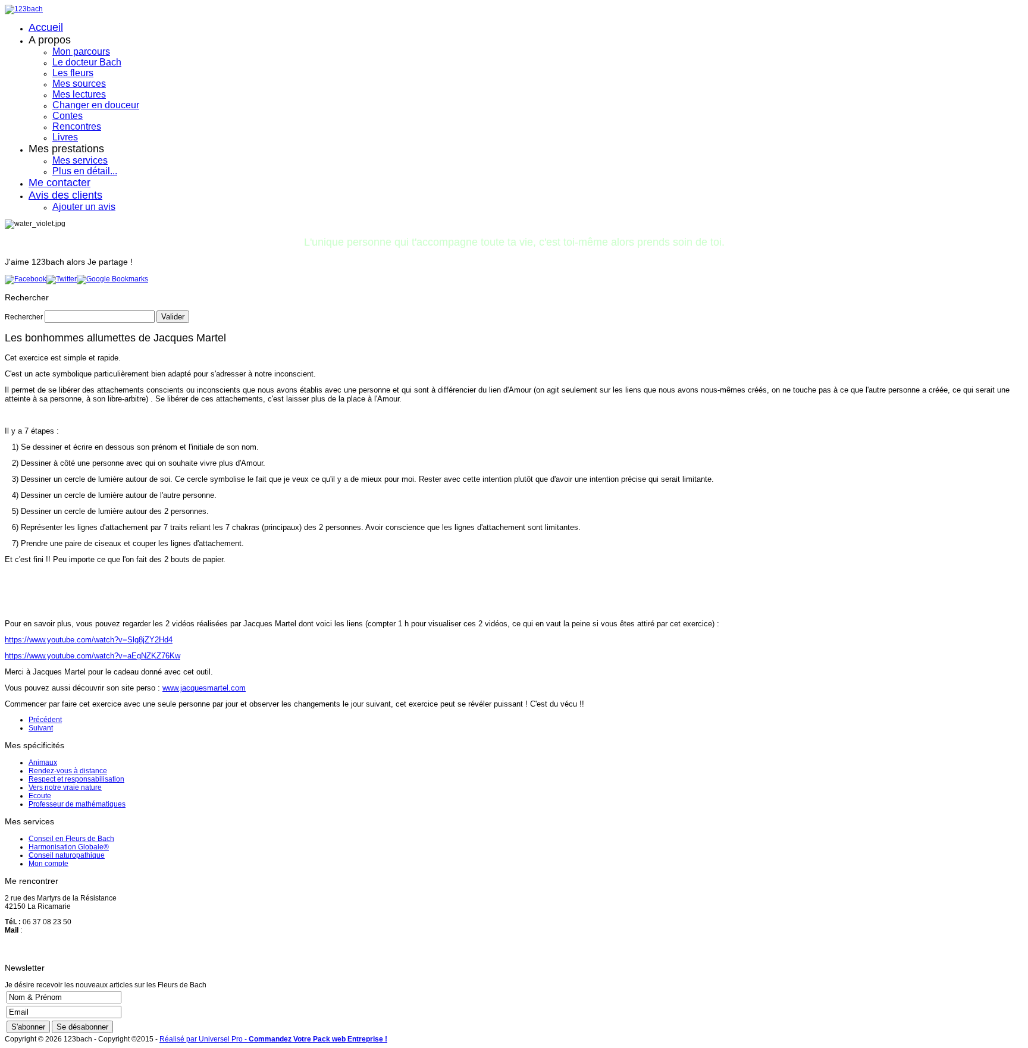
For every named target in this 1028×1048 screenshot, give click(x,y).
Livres (65, 137)
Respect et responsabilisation (76, 779)
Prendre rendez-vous (59, 948)
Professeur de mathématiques (77, 804)
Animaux (43, 762)
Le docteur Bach (86, 62)
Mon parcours (81, 51)
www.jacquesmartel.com (204, 687)
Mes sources (79, 84)
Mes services (80, 160)
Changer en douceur (95, 105)
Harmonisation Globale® (69, 847)
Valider (172, 316)
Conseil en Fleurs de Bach (71, 838)
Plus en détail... (84, 171)
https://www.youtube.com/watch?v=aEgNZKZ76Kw (92, 655)
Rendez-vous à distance (68, 771)
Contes (67, 116)
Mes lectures (79, 94)
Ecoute (40, 796)
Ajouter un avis (83, 207)
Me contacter (59, 183)
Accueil (46, 27)
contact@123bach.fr (56, 930)
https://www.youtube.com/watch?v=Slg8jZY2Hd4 (89, 639)
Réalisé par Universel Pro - (273, 1039)
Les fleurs (72, 73)
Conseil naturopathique (67, 855)
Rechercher (24, 317)
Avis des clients (65, 195)
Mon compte (48, 863)
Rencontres (76, 126)
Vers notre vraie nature (65, 787)
